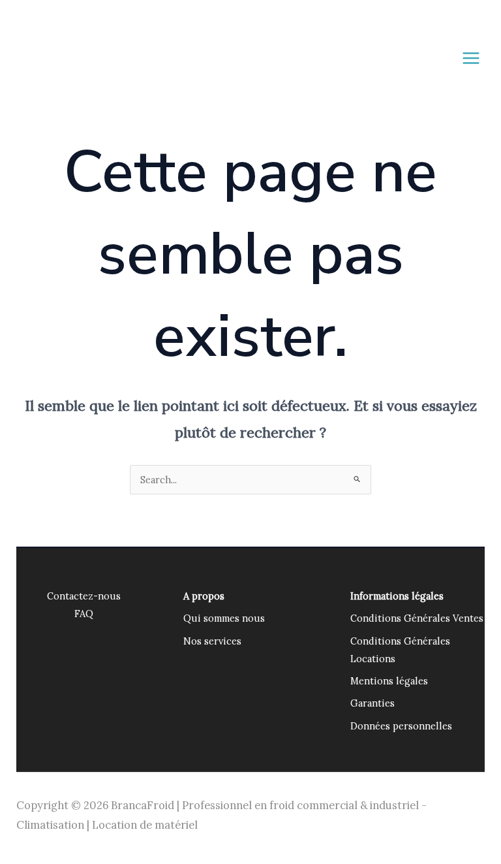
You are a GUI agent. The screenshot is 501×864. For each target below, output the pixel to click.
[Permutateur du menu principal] (471, 58)
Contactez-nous (84, 596)
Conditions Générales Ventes (416, 618)
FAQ (83, 613)
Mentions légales (389, 681)
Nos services (212, 641)
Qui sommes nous (224, 618)
